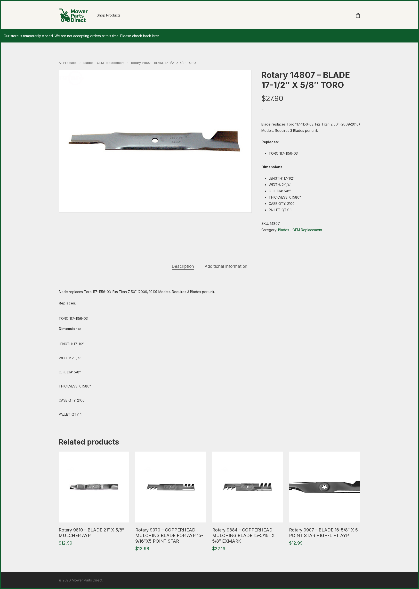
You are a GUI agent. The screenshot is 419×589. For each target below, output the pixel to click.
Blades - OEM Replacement (103, 63)
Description (183, 266)
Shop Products (109, 15)
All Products (68, 63)
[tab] (183, 266)
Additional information (226, 266)
